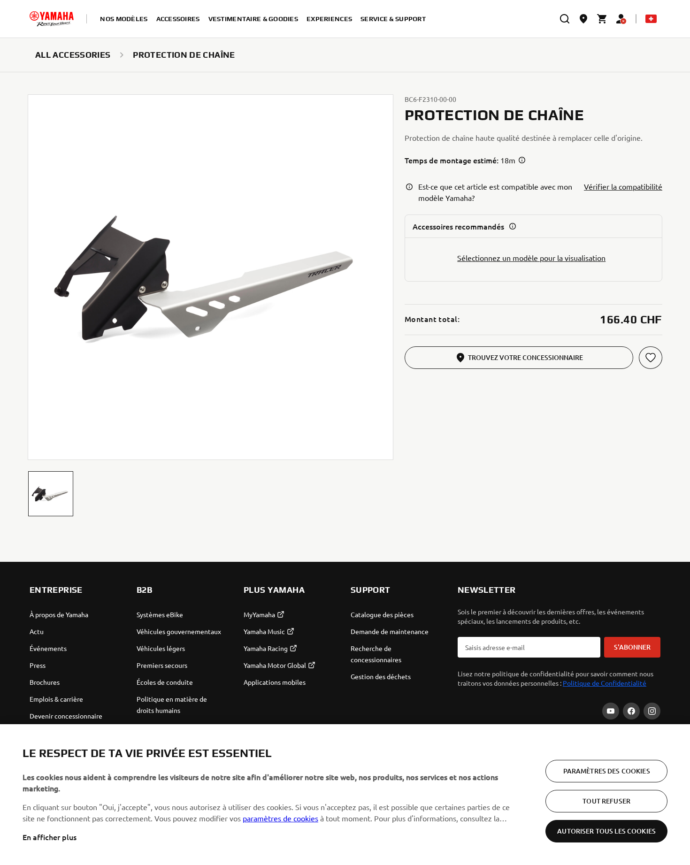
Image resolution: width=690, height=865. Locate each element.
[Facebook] (631, 711)
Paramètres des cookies (606, 770)
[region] (345, 794)
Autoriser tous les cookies (606, 831)
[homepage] (52, 18)
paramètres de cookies (280, 818)
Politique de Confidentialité (604, 683)
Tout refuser (606, 800)
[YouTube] (610, 711)
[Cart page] (602, 18)
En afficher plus (50, 837)
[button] (50, 493)
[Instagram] (652, 711)
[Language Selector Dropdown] (651, 18)
